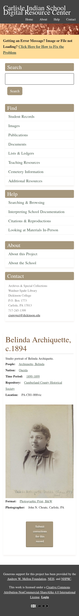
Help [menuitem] (57, 19)
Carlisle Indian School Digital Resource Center (37, 8)
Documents (17, 144)
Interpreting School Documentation (36, 211)
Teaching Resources (24, 162)
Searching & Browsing (26, 202)
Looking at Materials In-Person (33, 229)
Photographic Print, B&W (36, 501)
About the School (22, 262)
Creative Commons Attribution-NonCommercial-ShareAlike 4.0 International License (39, 592)
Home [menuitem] (29, 19)
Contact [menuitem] (71, 19)
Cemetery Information (25, 171)
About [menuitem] (43, 19)
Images (14, 125)
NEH (51, 579)
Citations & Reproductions (29, 220)
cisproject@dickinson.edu (24, 315)
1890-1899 (33, 376)
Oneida (23, 370)
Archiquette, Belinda (31, 364)
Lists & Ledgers (21, 153)
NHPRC (66, 579)
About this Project (22, 253)
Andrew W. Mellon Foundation (26, 579)
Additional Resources (25, 180)
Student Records (21, 116)
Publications (18, 134)
